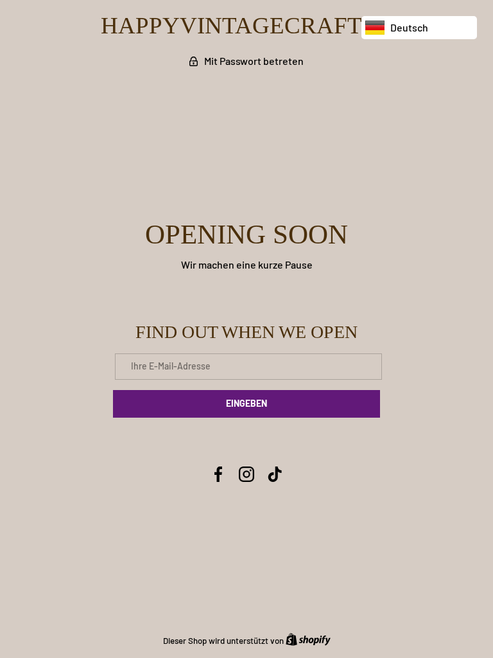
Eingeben (246, 403)
